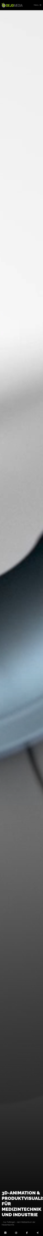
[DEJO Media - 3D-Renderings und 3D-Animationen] (12, 5)
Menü (36, 5)
